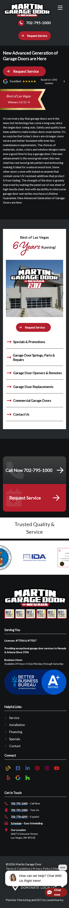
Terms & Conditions (18, 868)
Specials (14, 739)
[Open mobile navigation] (60, 7)
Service (14, 718)
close (62, 867)
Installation (17, 725)
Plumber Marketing (18, 900)
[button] (34, 35)
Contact (15, 746)
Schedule (16, 823)
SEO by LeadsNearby (49, 900)
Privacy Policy (42, 868)
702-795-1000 (19, 803)
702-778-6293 (19, 816)
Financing (15, 732)
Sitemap (58, 868)
